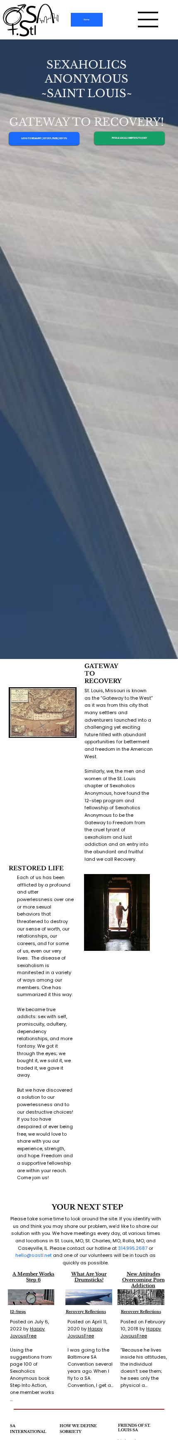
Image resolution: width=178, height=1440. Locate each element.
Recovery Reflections (86, 1311)
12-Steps (18, 1311)
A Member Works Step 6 (33, 1277)
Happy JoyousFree (27, 1332)
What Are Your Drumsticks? (88, 1277)
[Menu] (148, 19)
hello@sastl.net (33, 1255)
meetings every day (97, 1233)
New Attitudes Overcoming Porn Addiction (143, 1280)
